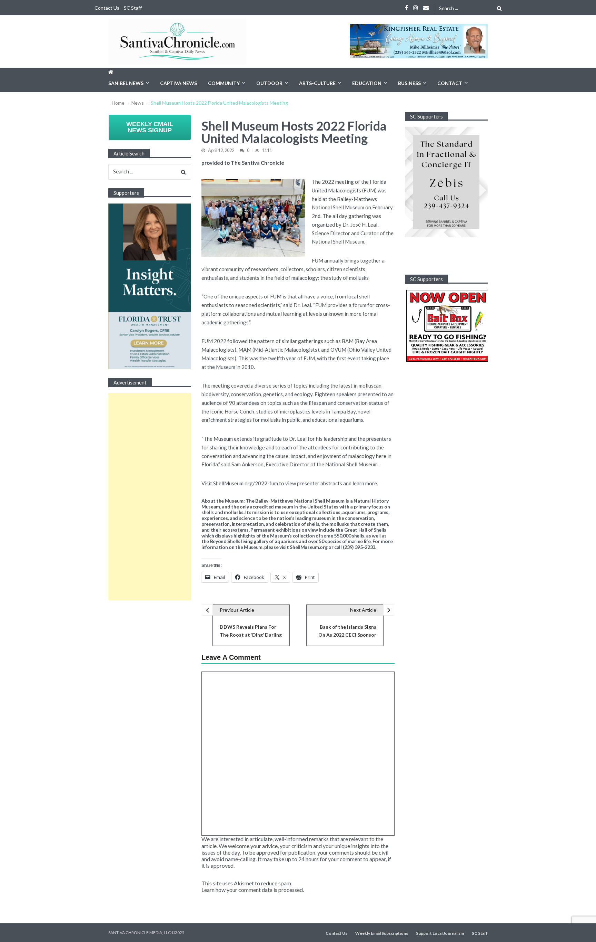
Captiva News (178, 83)
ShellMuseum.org (308, 547)
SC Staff (133, 8)
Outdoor (269, 83)
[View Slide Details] (446, 182)
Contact (449, 83)
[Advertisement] (149, 496)
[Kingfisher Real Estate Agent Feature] (419, 41)
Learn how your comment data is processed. (252, 889)
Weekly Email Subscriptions (381, 933)
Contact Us (107, 8)
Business (409, 83)
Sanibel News (125, 83)
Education (366, 83)
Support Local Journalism (440, 933)
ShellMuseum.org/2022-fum (245, 483)
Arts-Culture (317, 83)
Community (224, 83)
